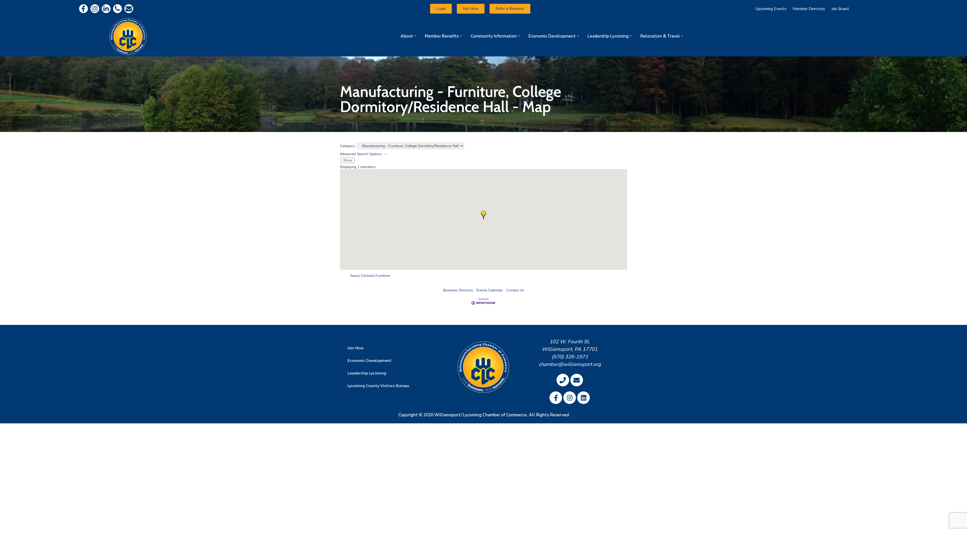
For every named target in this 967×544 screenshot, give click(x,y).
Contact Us (515, 290)
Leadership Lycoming (608, 36)
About (406, 36)
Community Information (494, 36)
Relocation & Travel (660, 36)
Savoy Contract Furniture (370, 276)
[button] (483, 215)
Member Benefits (442, 36)
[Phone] (117, 8)
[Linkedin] (106, 8)
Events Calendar (489, 290)
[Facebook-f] (83, 8)
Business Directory (458, 290)
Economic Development (552, 36)
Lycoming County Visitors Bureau (378, 386)
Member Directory (809, 9)
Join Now (356, 348)
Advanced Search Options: (361, 154)
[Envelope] (128, 8)
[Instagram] (94, 8)
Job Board (840, 9)
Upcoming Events (770, 9)
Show (347, 160)
